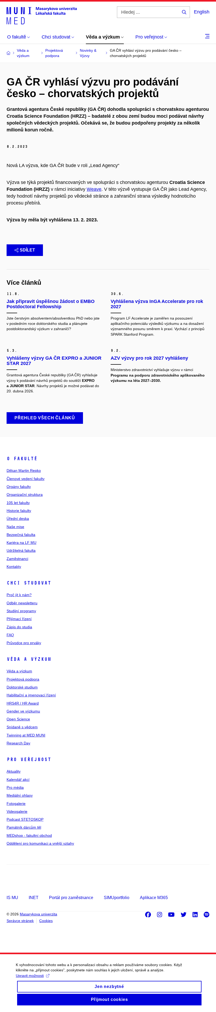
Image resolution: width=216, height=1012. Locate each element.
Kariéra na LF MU (21, 542)
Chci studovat (29, 583)
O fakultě (22, 459)
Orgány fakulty (19, 486)
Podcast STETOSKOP (25, 819)
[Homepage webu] (42, 15)
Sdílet (27, 250)
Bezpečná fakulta (21, 535)
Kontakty (14, 566)
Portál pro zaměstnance (71, 897)
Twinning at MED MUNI (26, 735)
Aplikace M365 (154, 897)
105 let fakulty (18, 503)
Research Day (18, 743)
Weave (94, 189)
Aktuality (14, 771)
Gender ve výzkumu (23, 711)
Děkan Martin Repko (24, 470)
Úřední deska (18, 518)
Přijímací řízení (19, 619)
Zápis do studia (19, 627)
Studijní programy (21, 611)
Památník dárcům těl (24, 827)
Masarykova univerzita (38, 914)
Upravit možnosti (30, 975)
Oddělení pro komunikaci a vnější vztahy (40, 843)
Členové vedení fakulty (26, 479)
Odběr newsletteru (22, 603)
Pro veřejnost (29, 759)
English (201, 12)
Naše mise (15, 527)
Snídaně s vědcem (22, 727)
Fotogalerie (16, 803)
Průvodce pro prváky (24, 643)
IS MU (12, 897)
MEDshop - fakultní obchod (29, 835)
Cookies (46, 921)
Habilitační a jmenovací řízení (31, 695)
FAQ (10, 635)
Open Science (18, 719)
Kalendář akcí (18, 779)
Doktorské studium (22, 687)
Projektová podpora (23, 679)
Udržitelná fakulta (21, 550)
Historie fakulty (19, 511)
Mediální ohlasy (20, 795)
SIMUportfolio (116, 897)
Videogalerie (17, 811)
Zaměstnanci (17, 559)
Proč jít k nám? (19, 595)
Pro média (15, 787)
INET (33, 897)
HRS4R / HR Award (23, 703)
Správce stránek (20, 921)
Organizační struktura (25, 494)
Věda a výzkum (29, 659)
